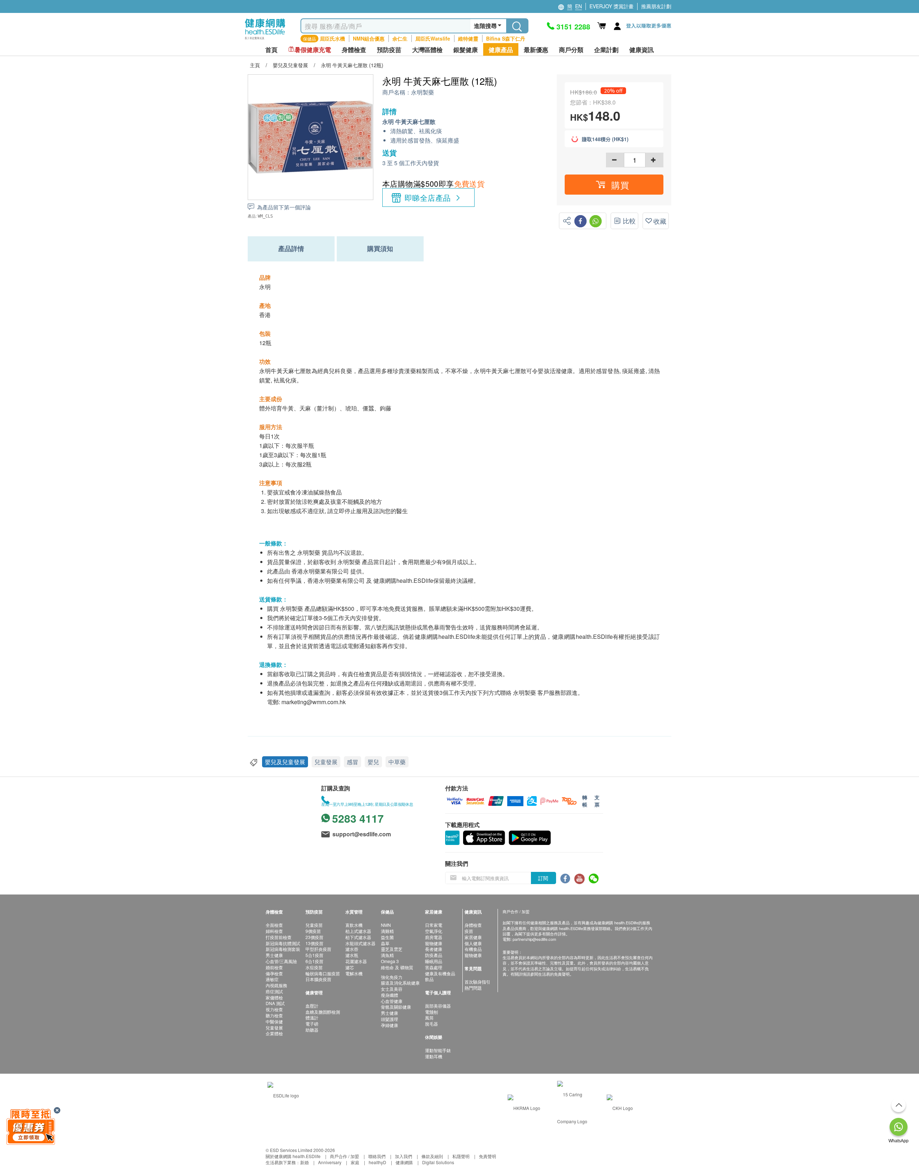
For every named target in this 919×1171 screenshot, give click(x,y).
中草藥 (397, 762)
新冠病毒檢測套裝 (283, 949)
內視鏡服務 (276, 985)
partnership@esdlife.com (534, 939)
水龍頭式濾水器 (360, 943)
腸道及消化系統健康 (400, 983)
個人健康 (473, 943)
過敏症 (272, 979)
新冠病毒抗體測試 (283, 943)
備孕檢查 (274, 973)
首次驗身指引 (477, 982)
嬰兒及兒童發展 (285, 762)
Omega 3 (390, 961)
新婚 (304, 1162)
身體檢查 (473, 925)
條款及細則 (432, 1156)
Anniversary (329, 1162)
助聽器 (311, 1030)
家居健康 (473, 937)
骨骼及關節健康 (396, 1007)
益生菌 (387, 937)
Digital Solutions (438, 1162)
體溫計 (311, 1017)
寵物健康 (433, 943)
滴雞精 (387, 931)
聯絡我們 (377, 1156)
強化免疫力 (391, 977)
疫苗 (469, 931)
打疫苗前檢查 (278, 937)
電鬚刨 (431, 1012)
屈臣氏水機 (332, 38)
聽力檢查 (274, 1015)
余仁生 (399, 38)
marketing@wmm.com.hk (313, 702)
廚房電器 (433, 937)
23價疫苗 (314, 937)
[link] (283, 1094)
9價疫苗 (313, 931)
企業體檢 (274, 1033)
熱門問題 (473, 988)
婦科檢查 (274, 931)
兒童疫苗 (314, 925)
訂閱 (543, 878)
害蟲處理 (433, 967)
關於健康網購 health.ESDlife (293, 1156)
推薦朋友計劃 (656, 6)
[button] (614, 185)
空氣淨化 (433, 931)
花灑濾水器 (356, 961)
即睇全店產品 (428, 197)
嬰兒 (373, 762)
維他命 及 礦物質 (397, 967)
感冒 (352, 762)
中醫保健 (274, 1021)
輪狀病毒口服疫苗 (322, 973)
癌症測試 (274, 991)
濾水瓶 (351, 955)
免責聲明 (487, 1156)
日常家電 (433, 925)
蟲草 (385, 943)
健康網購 (404, 1162)
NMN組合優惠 (368, 38)
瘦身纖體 (389, 995)
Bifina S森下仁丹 (505, 38)
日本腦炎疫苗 (318, 979)
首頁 (271, 50)
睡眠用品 (433, 961)
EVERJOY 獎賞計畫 (611, 6)
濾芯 (349, 967)
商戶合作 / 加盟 (344, 1156)
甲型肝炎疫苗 (318, 949)
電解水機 (354, 973)
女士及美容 (391, 989)
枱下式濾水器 (358, 937)
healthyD (377, 1162)
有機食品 (473, 949)
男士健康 (274, 955)
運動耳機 (433, 1056)
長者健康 (433, 949)
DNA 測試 (275, 1003)
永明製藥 (422, 92)
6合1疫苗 (314, 961)
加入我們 (403, 1156)
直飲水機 (354, 925)
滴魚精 (387, 955)
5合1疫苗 (314, 955)
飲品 (429, 979)
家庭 (355, 1162)
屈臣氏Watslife (432, 38)
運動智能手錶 (438, 1050)
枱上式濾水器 (358, 931)
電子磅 (311, 1024)
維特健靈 (468, 38)
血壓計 (311, 1006)
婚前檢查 (274, 967)
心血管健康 (391, 1001)
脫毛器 (431, 1024)
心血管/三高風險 (281, 961)
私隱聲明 (461, 1156)
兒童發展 (325, 762)
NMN (386, 925)
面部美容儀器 (438, 1006)
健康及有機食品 (440, 973)
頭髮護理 (389, 1019)
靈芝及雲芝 (391, 949)
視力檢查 (274, 1009)
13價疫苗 (314, 943)
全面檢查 (274, 925)
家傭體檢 (274, 997)
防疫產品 (433, 955)
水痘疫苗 (314, 967)
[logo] (265, 39)
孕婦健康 (389, 1025)
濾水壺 (351, 949)
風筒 (429, 1017)
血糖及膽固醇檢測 (322, 1012)
